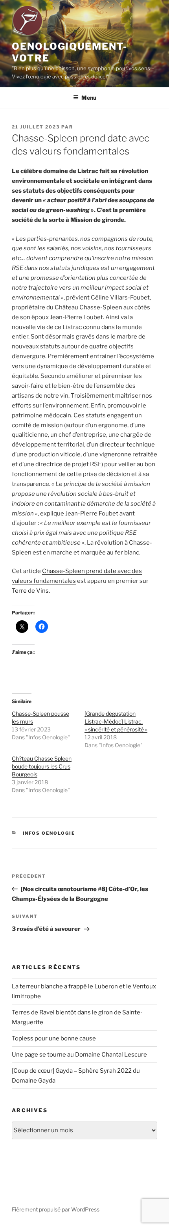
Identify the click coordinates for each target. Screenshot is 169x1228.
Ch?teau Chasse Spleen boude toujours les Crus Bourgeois (42, 766)
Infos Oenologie (49, 833)
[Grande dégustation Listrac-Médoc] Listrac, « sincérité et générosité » (115, 721)
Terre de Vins (30, 590)
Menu (88, 97)
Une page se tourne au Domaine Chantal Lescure (79, 1054)
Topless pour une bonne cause (54, 1038)
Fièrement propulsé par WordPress (55, 1209)
